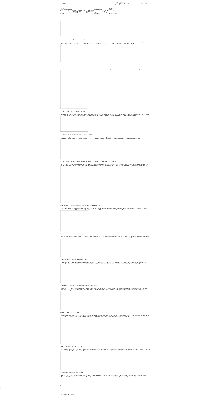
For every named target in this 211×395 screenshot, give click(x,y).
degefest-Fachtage (90, 10)
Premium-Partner (105, 10)
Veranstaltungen (89, 9)
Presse (110, 9)
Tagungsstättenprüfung (76, 11)
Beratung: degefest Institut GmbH (78, 10)
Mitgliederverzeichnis (98, 9)
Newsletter (111, 12)
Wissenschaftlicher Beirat (65, 10)
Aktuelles (111, 8)
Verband (62, 8)
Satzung (62, 13)
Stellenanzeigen (112, 10)
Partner (103, 11)
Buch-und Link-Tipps (113, 13)
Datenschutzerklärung (70, 394)
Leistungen (74, 7)
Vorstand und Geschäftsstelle (66, 9)
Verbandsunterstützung (65, 12)
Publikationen (74, 13)
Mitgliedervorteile (97, 10)
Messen (87, 12)
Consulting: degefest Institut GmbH (79, 9)
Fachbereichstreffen (90, 11)
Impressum (63, 394)
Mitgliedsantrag (97, 12)
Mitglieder (96, 8)
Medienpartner (105, 12)
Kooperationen (105, 7)
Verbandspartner (105, 13)
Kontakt (146, 3)
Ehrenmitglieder (97, 13)
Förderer (104, 9)
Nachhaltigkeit (75, 12)
